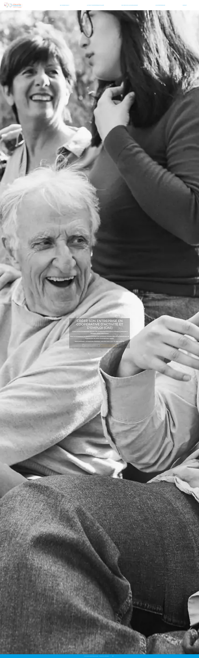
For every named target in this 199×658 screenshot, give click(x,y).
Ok (113, 656)
